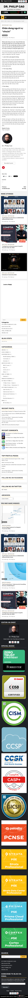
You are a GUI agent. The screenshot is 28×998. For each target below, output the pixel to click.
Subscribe (5, 987)
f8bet (7, 447)
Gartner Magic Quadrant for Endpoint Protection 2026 (13, 411)
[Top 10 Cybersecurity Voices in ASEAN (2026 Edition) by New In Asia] (14, 543)
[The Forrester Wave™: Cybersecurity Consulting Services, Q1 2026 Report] (14, 572)
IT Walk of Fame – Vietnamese (10, 385)
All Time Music (6, 402)
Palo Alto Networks (7, 398)
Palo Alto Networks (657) (7, 328)
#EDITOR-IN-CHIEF (5, 25)
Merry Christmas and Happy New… (18, 447)
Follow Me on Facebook (12, 478)
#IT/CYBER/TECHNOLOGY (8, 387)
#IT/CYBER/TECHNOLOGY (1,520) (9, 324)
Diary (4, 367)
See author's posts (8, 163)
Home (3, 468)
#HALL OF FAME (5, 374)
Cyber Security (6, 389)
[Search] (26, 17)
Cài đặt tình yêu (6, 187)
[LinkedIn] (18, 642)
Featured (5, 376)
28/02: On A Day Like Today (8, 462)
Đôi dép (24, 187)
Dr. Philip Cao (14, 6)
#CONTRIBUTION (5, 354)
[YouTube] (13, 642)
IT (3, 396)
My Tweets (4, 489)
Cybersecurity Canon (7, 391)
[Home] (2, 17)
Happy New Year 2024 (19, 437)
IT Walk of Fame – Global (8, 383)
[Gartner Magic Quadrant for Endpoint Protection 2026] (14, 515)
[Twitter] (15, 642)
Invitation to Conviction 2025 (9, 274)
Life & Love (5, 369)
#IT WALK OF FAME (6, 380)
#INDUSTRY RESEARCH (7, 378)
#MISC (3, 400)
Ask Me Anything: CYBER (8, 356)
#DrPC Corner (4, 215)
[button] (14, 660)
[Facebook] (10, 642)
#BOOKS (4, 350)
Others (10, 25)
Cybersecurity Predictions (8, 394)
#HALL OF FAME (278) (6, 330)
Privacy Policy (18, 990)
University (5, 361)
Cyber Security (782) (6, 326)
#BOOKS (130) (5, 332)
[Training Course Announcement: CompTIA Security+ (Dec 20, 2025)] (14, 600)
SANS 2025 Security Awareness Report (10, 424)
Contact (12, 990)
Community (5, 358)
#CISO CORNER (5, 352)
